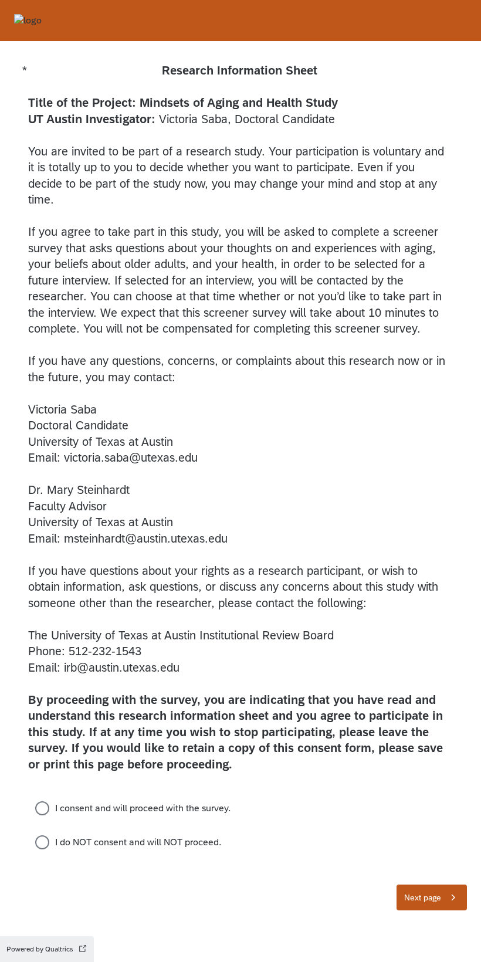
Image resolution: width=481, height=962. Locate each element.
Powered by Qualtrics (39, 949)
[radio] (42, 808)
